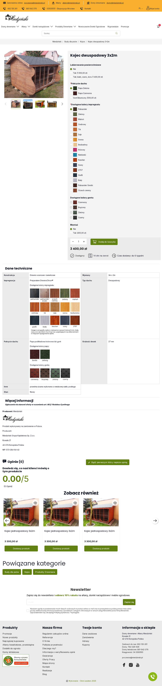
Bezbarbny (82, 145)
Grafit (80, 175)
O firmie (46, 641)
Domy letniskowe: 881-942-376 (135, 649)
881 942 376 (31, 8)
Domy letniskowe (11, 652)
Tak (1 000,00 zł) (80, 73)
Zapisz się (129, 602)
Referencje (47, 637)
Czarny (81, 217)
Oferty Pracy (48, 659)
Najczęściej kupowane (13, 641)
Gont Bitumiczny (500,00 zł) (84, 98)
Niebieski (82, 155)
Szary (80, 165)
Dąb (80, 134)
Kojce (82, 41)
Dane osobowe (89, 633)
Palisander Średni (85, 185)
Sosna (80, 139)
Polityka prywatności (52, 644)
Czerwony (82, 202)
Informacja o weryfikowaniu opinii (58, 652)
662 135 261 (12, 8)
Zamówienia (88, 637)
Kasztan (81, 160)
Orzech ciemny (84, 190)
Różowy (81, 150)
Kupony (86, 644)
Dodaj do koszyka (106, 242)
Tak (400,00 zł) (79, 233)
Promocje (7, 633)
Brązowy (82, 207)
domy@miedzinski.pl (115, 3)
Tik (79, 129)
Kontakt (88, 8)
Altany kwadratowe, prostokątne (18, 644)
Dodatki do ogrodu (11, 648)
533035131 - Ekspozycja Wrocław (61, 8)
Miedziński (57, 41)
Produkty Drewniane (45, 572)
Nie (74, 69)
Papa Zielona (83, 88)
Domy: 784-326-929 (130, 647)
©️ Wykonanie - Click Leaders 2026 (81, 681)
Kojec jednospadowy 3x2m (20, 531)
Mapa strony (48, 663)
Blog (44, 674)
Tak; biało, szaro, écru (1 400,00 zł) (88, 77)
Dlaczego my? (49, 648)
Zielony (81, 114)
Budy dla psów (71, 41)
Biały (80, 180)
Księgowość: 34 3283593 (132, 652)
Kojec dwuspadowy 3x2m (98, 41)
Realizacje (47, 670)
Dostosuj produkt (21, 548)
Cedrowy (82, 124)
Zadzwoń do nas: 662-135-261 (134, 644)
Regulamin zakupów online (55, 633)
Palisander (82, 109)
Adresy (85, 641)
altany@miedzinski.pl (71, 3)
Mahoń (81, 119)
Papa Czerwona (85, 93)
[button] (158, 26)
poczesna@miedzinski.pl (34, 3)
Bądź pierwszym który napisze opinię (107, 462)
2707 (80, 170)
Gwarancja (47, 656)
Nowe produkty (10, 637)
